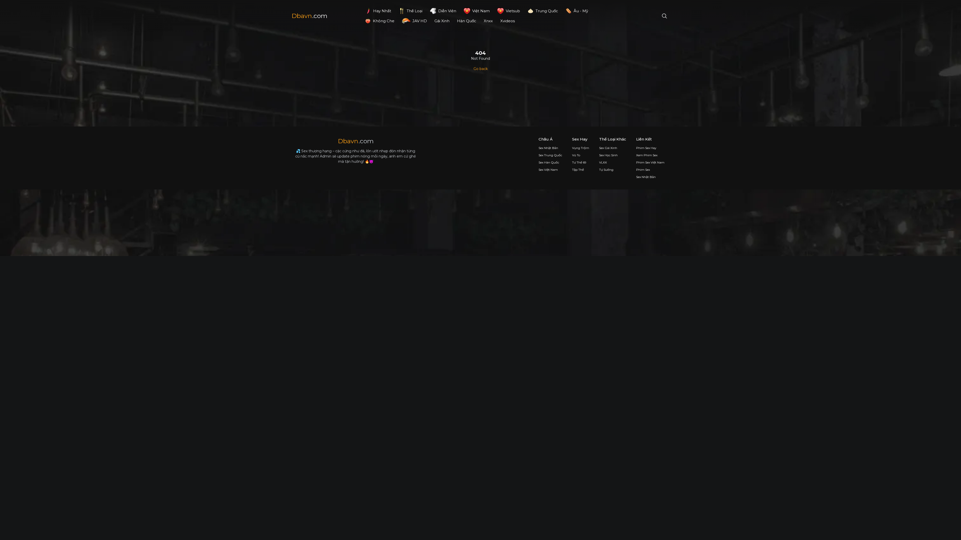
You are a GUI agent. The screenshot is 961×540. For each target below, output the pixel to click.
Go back (480, 68)
